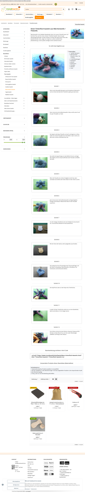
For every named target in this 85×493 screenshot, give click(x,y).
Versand (28, 491)
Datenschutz (34, 488)
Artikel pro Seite (44, 379)
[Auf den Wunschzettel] (43, 387)
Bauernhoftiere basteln (10, 79)
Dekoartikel (5, 35)
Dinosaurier (8, 81)
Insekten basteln (9, 87)
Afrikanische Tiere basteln (11, 76)
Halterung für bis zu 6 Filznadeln (38, 433)
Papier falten (7, 71)
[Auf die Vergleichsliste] (40, 387)
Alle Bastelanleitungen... (9, 111)
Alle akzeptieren (16, 481)
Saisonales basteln (8, 61)
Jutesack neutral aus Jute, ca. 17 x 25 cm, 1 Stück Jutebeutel (56, 403)
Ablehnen (16, 488)
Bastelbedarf (6, 31)
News (76, 3)
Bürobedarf (5, 44)
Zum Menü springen (26, 0)
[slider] (22, 142)
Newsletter (30, 473)
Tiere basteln (7, 74)
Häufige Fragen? (31, 475)
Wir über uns (31, 464)
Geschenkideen (6, 38)
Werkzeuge (5, 41)
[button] (69, 9)
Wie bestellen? (31, 471)
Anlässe (6, 56)
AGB (29, 466)
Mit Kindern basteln (8, 58)
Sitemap (29, 467)
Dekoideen (6, 106)
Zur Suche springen (16, 0)
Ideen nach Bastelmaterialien (11, 100)
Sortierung (34, 379)
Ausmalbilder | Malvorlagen (10, 98)
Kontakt (81, 3)
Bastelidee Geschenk (9, 103)
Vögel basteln (8, 92)
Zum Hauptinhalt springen (6, 0)
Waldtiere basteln (9, 94)
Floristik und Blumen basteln (10, 69)
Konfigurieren (16, 484)
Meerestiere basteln (10, 89)
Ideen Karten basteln (9, 108)
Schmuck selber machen (9, 64)
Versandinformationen (33, 469)
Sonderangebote (7, 50)
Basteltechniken (8, 66)
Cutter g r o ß (75, 402)
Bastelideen (6, 53)
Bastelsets (5, 47)
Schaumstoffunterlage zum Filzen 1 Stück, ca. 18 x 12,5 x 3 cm (38, 403)
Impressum (27, 488)
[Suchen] (63, 9)
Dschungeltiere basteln (10, 84)
